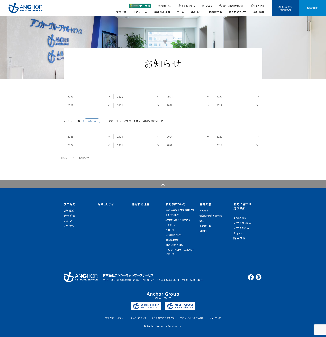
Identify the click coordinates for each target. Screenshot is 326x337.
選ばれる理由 (162, 12)
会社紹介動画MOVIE (233, 5)
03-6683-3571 (170, 280)
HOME (65, 158)
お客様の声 (215, 12)
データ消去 (69, 215)
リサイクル (69, 225)
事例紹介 (196, 12)
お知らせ (204, 210)
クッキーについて (138, 317)
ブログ (209, 5)
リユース (68, 220)
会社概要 (258, 12)
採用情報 (312, 8)
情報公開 (166, 5)
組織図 (203, 230)
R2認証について (174, 235)
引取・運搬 (69, 210)
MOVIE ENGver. (242, 228)
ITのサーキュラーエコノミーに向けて (180, 252)
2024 (170, 96)
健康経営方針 (173, 240)
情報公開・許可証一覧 (211, 215)
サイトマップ (215, 317)
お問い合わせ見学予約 (242, 206)
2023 (219, 96)
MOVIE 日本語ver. (243, 223)
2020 (170, 105)
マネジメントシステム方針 (192, 317)
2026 (70, 96)
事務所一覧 (205, 225)
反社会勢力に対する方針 (163, 317)
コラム (180, 12)
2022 (70, 105)
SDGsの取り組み (174, 245)
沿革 (202, 220)
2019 (219, 105)
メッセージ (171, 224)
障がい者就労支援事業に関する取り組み (180, 212)
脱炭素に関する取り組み (178, 219)
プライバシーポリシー (115, 317)
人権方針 (170, 229)
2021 (120, 105)
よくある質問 (188, 5)
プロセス (121, 12)
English (259, 5)
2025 (120, 96)
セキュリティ (140, 12)
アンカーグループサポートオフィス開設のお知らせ (134, 121)
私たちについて (238, 12)
